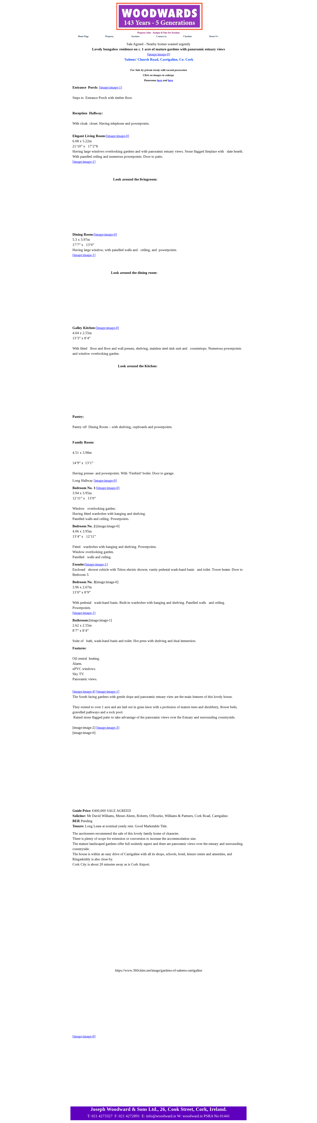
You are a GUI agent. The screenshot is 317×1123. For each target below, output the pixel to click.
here (159, 80)
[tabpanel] (158, 62)
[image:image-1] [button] (110, 87)
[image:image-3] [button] (107, 727)
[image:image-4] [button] (83, 691)
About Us (213, 36)
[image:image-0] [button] (158, 54)
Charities (187, 36)
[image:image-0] (83, 1036)
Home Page (83, 36)
